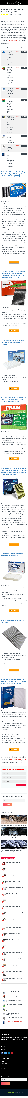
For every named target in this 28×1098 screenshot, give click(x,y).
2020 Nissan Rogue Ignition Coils (14, 971)
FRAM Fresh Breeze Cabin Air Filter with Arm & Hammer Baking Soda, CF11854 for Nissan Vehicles (13, 400)
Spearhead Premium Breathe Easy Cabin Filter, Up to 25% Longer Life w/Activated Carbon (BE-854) (13, 174)
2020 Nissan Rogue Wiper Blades (14, 958)
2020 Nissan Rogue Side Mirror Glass (14, 887)
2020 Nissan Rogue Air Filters (13, 868)
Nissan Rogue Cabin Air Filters (10, 42)
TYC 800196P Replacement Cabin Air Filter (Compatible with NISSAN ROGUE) (13, 342)
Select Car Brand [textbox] (7, 773)
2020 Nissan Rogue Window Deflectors (15, 946)
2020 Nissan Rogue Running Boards (14, 912)
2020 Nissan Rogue (12, 40)
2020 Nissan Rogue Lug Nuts (13, 933)
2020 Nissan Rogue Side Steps (13, 906)
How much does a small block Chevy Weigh (11, 837)
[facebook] (2, 1053)
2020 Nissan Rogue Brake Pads (13, 939)
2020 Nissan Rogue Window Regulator (15, 893)
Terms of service (5, 1066)
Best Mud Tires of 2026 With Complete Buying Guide (13, 825)
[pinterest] (12, 1053)
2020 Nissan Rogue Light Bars (13, 965)
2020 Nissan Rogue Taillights (13, 862)
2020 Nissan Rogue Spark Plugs (13, 927)
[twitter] (5, 1053)
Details (17, 51)
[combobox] (14, 773)
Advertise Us (4, 1061)
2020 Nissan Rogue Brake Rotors (14, 978)
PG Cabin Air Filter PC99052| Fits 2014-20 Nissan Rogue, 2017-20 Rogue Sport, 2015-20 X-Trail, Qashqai (13, 681)
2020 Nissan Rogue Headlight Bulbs (14, 952)
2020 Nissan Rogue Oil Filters (13, 881)
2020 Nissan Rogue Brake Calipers (14, 900)
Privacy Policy (4, 1063)
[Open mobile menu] (1, 2)
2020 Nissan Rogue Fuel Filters (13, 875)
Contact (3, 1068)
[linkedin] (9, 1053)
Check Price (14, 262)
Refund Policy (4, 1065)
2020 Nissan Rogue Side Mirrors (13, 919)
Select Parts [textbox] (6, 781)
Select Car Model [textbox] (7, 777)
